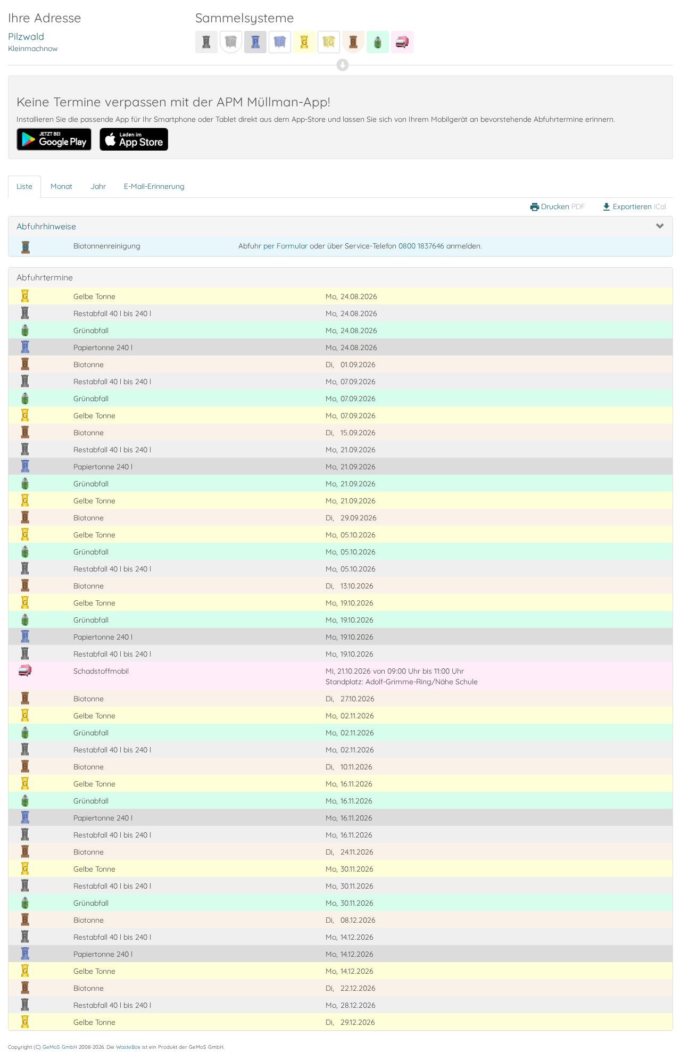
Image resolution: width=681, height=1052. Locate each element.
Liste (24, 186)
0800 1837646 (421, 246)
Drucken (557, 207)
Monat (61, 186)
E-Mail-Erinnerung (154, 186)
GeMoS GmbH (60, 1046)
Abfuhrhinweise (46, 226)
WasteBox (128, 1046)
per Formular (285, 246)
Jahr (98, 186)
